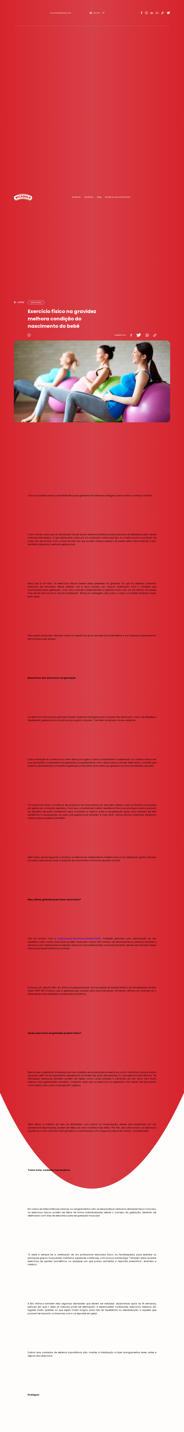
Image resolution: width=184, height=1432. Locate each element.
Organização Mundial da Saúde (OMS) (79, 938)
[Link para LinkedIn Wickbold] (151, 13)
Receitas (89, 197)
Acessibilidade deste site (60, 13)
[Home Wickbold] (23, 197)
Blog (99, 197)
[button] (97, 12)
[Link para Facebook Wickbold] (141, 12)
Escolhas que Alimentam (117, 197)
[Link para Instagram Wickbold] (146, 12)
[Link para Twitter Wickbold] (168, 12)
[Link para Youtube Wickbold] (157, 13)
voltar (21, 302)
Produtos (76, 197)
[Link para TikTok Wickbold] (162, 12)
